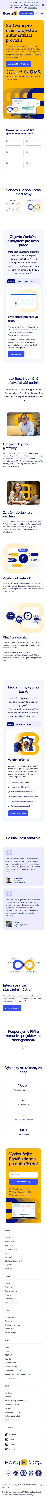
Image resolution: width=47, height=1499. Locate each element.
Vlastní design (10, 1333)
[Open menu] (42, 13)
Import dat (9, 1329)
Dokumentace (10, 1363)
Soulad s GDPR (11, 1378)
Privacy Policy (7, 1495)
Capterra (28, 76)
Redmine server (11, 1291)
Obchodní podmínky (13, 1370)
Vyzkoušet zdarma (27, 13)
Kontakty (8, 1393)
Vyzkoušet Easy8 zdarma (18, 64)
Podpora (8, 1321)
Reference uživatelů (12, 1416)
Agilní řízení (9, 1245)
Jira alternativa (10, 1299)
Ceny (7, 1347)
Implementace (10, 1317)
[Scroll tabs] (38, 281)
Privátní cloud (10, 1287)
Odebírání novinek (12, 1404)
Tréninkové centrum (12, 1325)
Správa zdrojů (10, 1242)
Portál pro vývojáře (12, 1367)
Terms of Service (22, 1495)
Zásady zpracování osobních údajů (18, 1374)
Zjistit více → (32, 8)
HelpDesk (8, 1257)
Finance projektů (11, 1249)
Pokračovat (22, 1181)
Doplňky (8, 1265)
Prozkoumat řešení (18, 813)
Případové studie (11, 1303)
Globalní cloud (10, 1283)
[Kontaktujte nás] (37, 13)
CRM (7, 1253)
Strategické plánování (13, 1261)
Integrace (8, 1295)
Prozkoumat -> (16, 354)
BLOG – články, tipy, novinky (15, 1401)
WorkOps (8, 1269)
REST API (8, 1355)
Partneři (8, 1408)
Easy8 (7, 1238)
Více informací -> (12, 1008)
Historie (8, 1397)
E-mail (11, 1170)
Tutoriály (8, 1359)
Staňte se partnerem (13, 1420)
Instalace (8, 1351)
